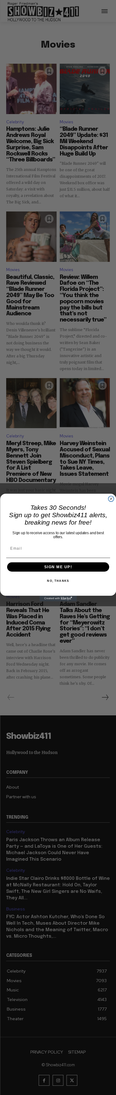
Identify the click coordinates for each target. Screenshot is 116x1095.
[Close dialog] (111, 499)
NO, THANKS (58, 581)
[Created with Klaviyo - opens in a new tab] (58, 598)
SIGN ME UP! (58, 567)
